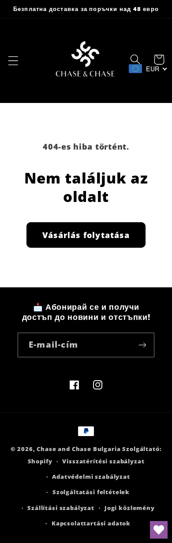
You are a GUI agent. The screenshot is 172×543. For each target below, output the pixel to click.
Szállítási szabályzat (60, 508)
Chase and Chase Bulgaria (78, 449)
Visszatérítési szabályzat (103, 461)
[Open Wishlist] (159, 530)
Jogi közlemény (130, 508)
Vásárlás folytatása (86, 235)
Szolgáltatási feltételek (91, 492)
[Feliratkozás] (142, 345)
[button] (13, 61)
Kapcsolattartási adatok (91, 523)
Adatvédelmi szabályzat (91, 477)
